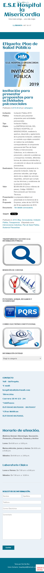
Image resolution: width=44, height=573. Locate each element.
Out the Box (25, 564)
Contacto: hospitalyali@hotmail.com (24, 567)
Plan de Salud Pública (31, 225)
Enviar (8, 548)
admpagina (28, 108)
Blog (19, 220)
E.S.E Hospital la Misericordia (22, 10)
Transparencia (14, 222)
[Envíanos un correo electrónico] (20, 28)
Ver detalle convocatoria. (23, 207)
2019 (15, 220)
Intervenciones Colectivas (12, 225)
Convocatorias (27, 220)
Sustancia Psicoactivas (11, 227)
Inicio (9, 567)
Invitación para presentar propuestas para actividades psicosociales (18, 97)
